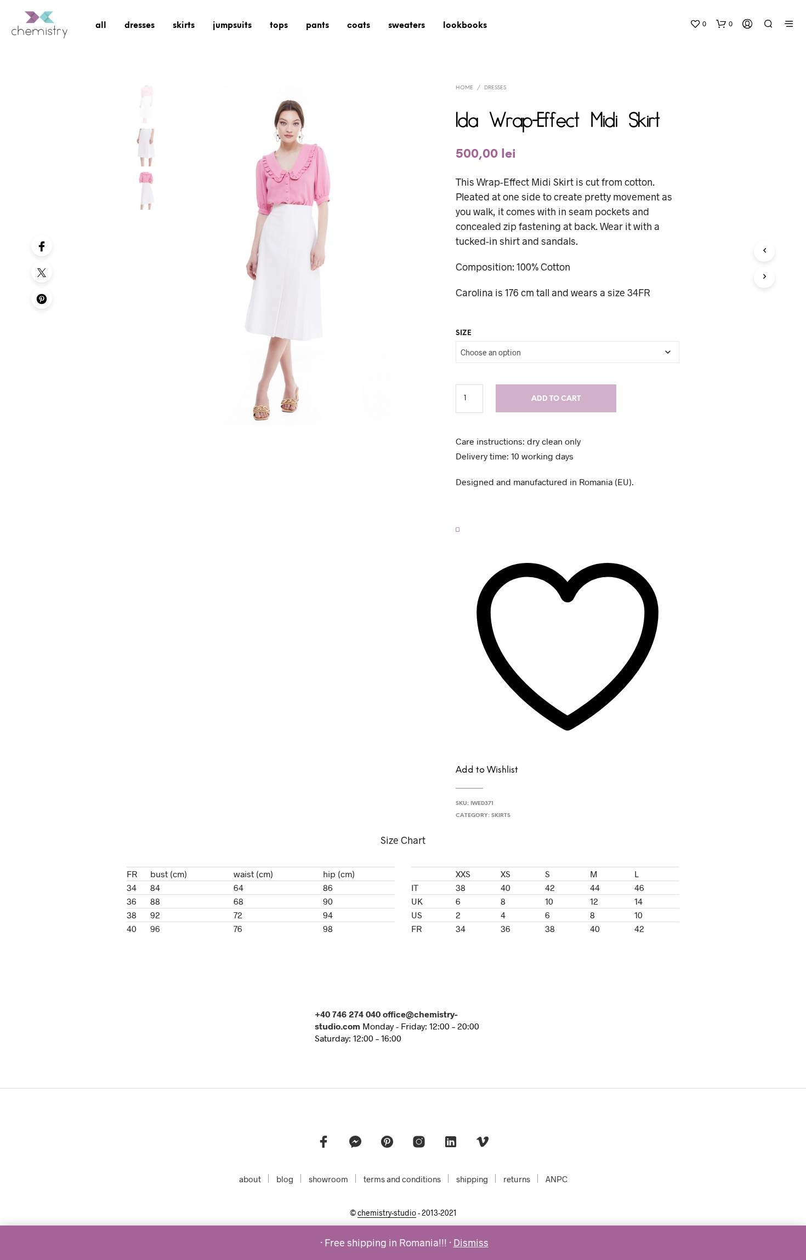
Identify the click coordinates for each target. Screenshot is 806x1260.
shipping (472, 1179)
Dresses (495, 88)
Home (464, 88)
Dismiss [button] (471, 1242)
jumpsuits (232, 25)
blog (284, 1179)
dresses (139, 25)
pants (317, 25)
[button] (698, 24)
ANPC (556, 1179)
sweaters (406, 25)
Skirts (500, 816)
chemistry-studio (386, 1213)
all (100, 25)
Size (464, 333)
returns (516, 1179)
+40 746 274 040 (348, 1014)
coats (358, 25)
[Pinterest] (41, 298)
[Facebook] (41, 245)
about (250, 1179)
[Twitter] (41, 272)
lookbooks (465, 25)
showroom (328, 1179)
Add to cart (556, 398)
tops (279, 25)
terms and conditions (402, 1179)
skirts (184, 25)
